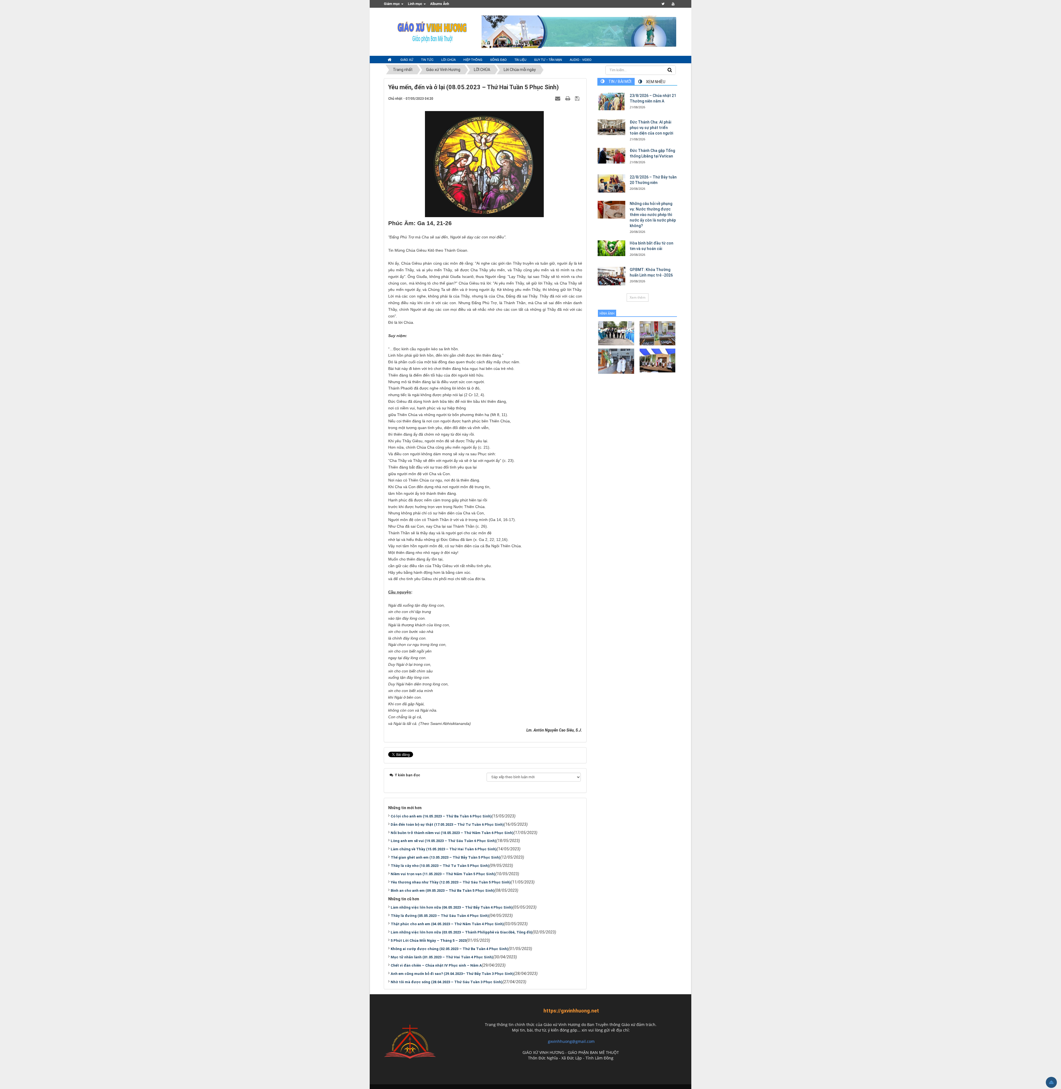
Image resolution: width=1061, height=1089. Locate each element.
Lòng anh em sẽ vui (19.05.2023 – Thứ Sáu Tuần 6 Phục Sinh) (443, 841)
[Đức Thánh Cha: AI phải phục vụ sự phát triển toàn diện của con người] (611, 127)
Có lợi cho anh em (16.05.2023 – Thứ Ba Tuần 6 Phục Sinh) (441, 816)
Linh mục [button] (415, 4)
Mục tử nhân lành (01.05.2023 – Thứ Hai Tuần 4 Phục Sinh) (442, 957)
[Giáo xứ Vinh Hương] (432, 31)
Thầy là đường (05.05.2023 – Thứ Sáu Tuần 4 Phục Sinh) (440, 916)
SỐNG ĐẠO (498, 59)
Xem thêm (637, 297)
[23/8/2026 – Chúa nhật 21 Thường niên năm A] (611, 101)
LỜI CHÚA (448, 59)
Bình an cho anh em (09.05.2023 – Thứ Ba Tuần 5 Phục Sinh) (443, 890)
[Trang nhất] (390, 60)
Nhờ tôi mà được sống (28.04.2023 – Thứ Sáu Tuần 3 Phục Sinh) (447, 982)
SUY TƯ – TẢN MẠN (548, 59)
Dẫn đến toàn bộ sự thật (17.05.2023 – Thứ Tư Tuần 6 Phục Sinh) (447, 824)
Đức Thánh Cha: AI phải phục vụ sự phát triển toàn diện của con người (651, 127)
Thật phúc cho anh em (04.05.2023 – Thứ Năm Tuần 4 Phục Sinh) (447, 924)
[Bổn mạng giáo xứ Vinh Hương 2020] (616, 361)
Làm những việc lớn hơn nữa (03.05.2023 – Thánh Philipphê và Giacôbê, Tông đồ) (461, 932)
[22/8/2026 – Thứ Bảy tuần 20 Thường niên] (611, 183)
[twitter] (663, 3)
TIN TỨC (427, 59)
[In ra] (568, 98)
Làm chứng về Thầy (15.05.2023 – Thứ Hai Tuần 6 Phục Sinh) (444, 849)
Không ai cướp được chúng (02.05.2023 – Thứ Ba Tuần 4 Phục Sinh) (449, 949)
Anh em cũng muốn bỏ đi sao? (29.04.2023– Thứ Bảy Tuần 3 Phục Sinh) (452, 974)
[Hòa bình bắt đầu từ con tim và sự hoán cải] (611, 248)
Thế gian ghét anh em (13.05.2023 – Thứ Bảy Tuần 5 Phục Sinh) (445, 857)
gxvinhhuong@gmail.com (571, 1041)
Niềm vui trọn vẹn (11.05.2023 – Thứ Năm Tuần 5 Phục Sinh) (443, 874)
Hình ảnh (607, 313)
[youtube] (672, 3)
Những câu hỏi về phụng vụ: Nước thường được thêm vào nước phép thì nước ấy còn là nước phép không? (653, 214)
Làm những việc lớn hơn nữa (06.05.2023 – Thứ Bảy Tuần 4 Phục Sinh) (452, 907)
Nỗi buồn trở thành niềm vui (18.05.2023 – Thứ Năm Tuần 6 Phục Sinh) (452, 833)
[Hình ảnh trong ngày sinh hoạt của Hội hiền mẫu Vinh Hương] (657, 360)
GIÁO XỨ (406, 59)
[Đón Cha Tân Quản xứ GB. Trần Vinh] (616, 333)
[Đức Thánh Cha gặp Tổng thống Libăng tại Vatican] (611, 155)
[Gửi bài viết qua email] (558, 98)
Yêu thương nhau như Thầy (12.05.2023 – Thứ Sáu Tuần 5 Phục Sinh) (451, 882)
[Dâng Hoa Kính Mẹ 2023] (657, 333)
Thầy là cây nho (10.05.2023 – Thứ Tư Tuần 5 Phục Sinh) (440, 866)
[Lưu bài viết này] (578, 98)
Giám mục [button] (392, 4)
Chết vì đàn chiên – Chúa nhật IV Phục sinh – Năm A (436, 965)
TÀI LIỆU (520, 59)
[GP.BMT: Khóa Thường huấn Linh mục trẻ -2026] (611, 276)
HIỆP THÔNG (472, 59)
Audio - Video (581, 59)
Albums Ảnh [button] (439, 4)
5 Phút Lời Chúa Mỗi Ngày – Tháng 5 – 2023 (428, 940)
